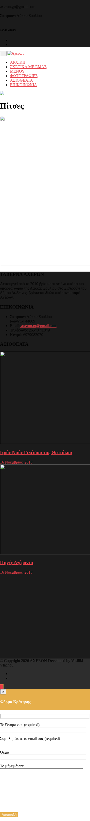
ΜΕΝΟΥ (17, 71)
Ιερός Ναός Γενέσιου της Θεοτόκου (36, 452)
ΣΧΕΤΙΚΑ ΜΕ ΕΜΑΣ (28, 67)
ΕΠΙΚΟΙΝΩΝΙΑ (23, 85)
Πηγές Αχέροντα (16, 562)
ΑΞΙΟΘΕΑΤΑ (21, 80)
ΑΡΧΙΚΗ (18, 62)
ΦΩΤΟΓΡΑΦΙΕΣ (24, 76)
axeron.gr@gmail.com (38, 326)
